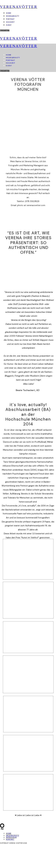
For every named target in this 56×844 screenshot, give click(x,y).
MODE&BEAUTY (12, 16)
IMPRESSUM (11, 837)
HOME (8, 13)
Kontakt (4, 30)
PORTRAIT (10, 19)
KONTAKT (10, 839)
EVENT (8, 25)
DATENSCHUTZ (12, 835)
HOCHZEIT (10, 22)
